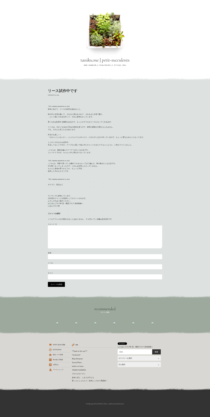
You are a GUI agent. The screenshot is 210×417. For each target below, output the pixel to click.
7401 (49, 106)
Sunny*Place (77, 362)
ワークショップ (58, 370)
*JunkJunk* (76, 355)
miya (58, 95)
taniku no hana (77, 366)
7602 (49, 179)
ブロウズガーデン (79, 374)
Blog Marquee (77, 359)
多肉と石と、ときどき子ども (83, 377)
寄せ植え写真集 (58, 360)
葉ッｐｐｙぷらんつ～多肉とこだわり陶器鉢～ (90, 381)
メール (50, 263)
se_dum (67, 106)
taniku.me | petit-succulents (105, 60)
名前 (49, 253)
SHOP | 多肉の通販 (59, 345)
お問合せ (56, 365)
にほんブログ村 (54, 206)
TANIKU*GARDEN (79, 370)
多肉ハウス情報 (58, 355)
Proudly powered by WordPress (94, 404)
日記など (59, 185)
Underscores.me (120, 404)
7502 (49, 160)
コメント (52, 224)
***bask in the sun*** (79, 351)
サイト (50, 273)
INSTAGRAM (57, 350)
